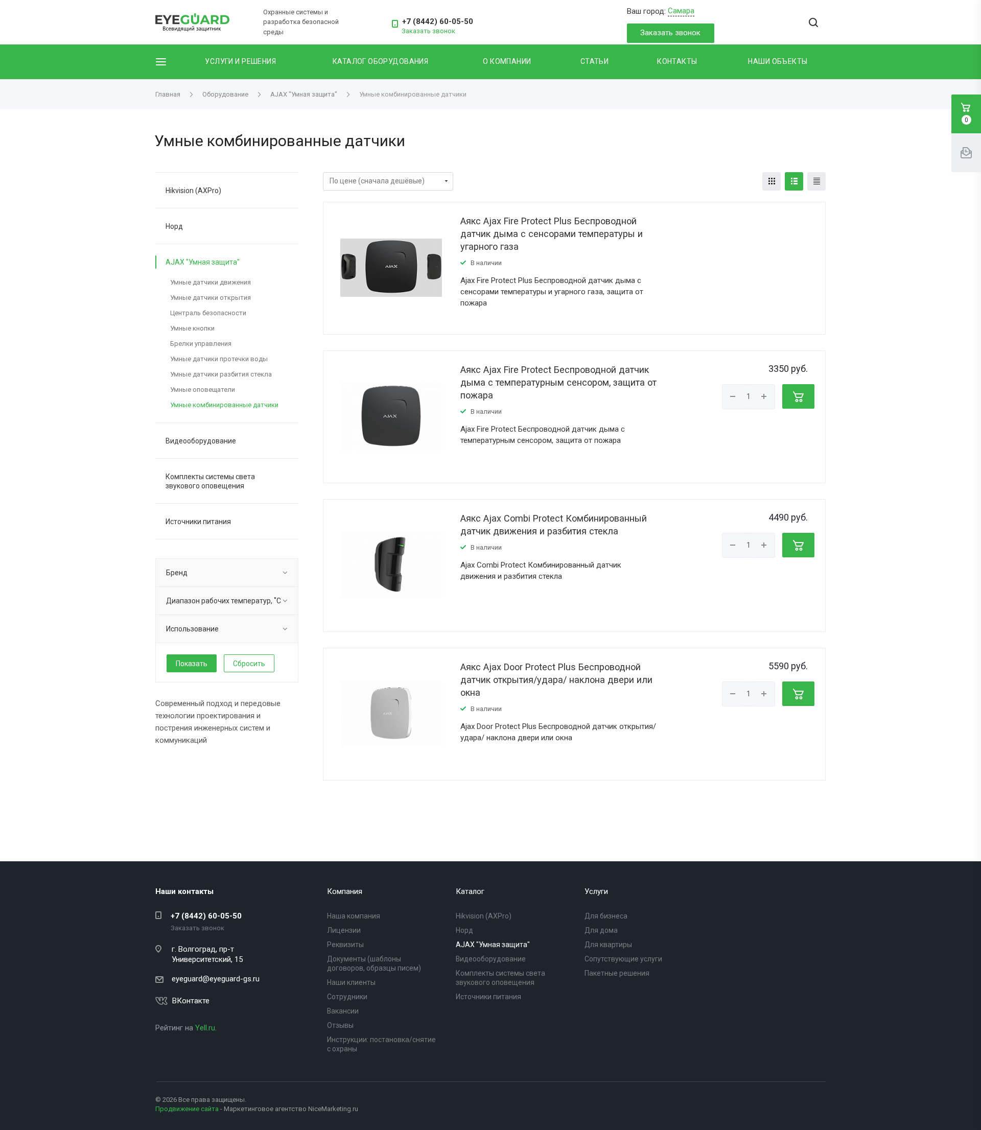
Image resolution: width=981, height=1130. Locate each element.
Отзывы (340, 1025)
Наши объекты (777, 61)
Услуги (596, 891)
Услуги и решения (240, 61)
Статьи (594, 61)
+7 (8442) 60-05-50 (437, 21)
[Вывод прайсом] (816, 181)
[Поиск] (813, 23)
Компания (344, 891)
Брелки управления (200, 343)
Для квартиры (608, 944)
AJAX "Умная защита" (203, 262)
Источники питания (198, 521)
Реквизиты (345, 944)
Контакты (677, 61)
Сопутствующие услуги (623, 959)
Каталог (470, 891)
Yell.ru (205, 1027)
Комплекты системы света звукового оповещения (210, 481)
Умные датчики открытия (210, 297)
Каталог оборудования (380, 61)
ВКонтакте (190, 1000)
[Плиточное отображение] (771, 181)
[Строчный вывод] (794, 181)
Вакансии (343, 1011)
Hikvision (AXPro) (193, 190)
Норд (174, 226)
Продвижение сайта (187, 1109)
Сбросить (249, 664)
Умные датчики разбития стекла (221, 374)
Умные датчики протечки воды (219, 359)
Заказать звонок (670, 32)
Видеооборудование (201, 441)
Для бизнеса (606, 916)
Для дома (601, 930)
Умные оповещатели (202, 389)
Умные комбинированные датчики (224, 405)
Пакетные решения (617, 973)
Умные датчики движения (210, 282)
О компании (507, 61)
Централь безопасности (208, 313)
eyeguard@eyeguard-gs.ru (216, 978)
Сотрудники (347, 997)
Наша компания (353, 916)
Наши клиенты (351, 982)
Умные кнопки (192, 328)
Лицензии (344, 930)
